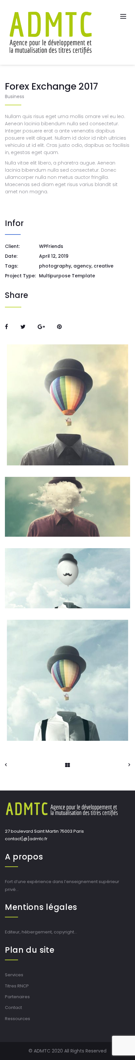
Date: (11, 256)
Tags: (11, 266)
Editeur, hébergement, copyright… (41, 932)
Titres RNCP (17, 986)
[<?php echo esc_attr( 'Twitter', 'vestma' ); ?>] (23, 327)
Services (14, 975)
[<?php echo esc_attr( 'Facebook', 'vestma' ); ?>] (6, 327)
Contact (13, 1007)
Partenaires (17, 997)
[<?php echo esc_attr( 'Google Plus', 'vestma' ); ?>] (41, 327)
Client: (12, 246)
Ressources (17, 1019)
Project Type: (20, 275)
